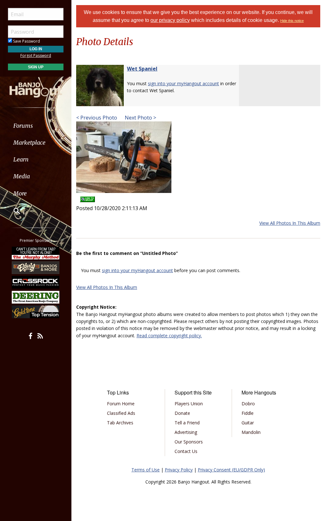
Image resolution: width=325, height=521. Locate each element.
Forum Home (121, 404)
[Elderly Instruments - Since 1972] (36, 267)
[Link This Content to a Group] (87, 197)
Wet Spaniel (142, 68)
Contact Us (186, 451)
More (20, 193)
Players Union (189, 404)
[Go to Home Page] (36, 86)
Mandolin (251, 432)
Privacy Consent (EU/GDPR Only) (231, 470)
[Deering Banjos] (36, 297)
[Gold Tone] (36, 312)
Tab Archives (120, 423)
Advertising (186, 432)
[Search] (12, 211)
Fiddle (248, 413)
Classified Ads (121, 413)
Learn (21, 159)
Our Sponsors (189, 442)
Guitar (248, 423)
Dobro (248, 404)
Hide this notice (292, 21)
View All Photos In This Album (289, 223)
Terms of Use (145, 470)
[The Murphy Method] (36, 252)
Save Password (26, 41)
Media (21, 176)
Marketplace (29, 142)
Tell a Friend (187, 423)
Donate (182, 413)
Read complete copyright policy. (169, 335)
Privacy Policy (179, 470)
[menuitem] (35, 125)
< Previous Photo (96, 117)
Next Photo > (139, 117)
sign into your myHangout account (183, 83)
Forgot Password (35, 55)
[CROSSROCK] (36, 282)
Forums (23, 125)
